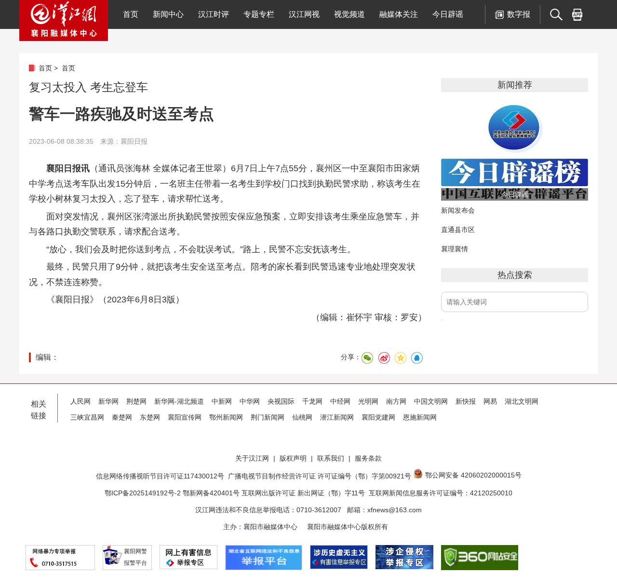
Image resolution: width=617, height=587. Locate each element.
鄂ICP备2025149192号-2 (144, 493)
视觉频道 (349, 14)
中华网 (250, 401)
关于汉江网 (252, 458)
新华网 (108, 401)
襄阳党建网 (378, 417)
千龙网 (312, 401)
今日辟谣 (447, 14)
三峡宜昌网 (87, 417)
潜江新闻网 (337, 417)
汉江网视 (304, 14)
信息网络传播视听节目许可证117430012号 (160, 476)
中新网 (222, 401)
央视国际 (281, 401)
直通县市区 (458, 229)
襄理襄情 (454, 249)
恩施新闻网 (420, 417)
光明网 (368, 401)
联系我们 (330, 458)
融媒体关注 (398, 14)
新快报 (466, 401)
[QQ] (416, 358)
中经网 (340, 401)
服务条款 (368, 458)
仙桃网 (302, 417)
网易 (490, 401)
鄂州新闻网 (226, 417)
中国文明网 (431, 401)
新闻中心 (168, 14)
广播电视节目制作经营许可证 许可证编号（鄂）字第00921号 (319, 476)
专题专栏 (258, 14)
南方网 (396, 401)
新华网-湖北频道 (179, 401)
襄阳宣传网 (184, 417)
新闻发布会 (458, 210)
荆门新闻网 (267, 417)
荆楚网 (136, 401)
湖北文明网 (521, 401)
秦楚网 (122, 417)
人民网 (80, 401)
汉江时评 (213, 14)
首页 (130, 14)
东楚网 (150, 417)
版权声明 (293, 458)
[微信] (367, 358)
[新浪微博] (383, 358)
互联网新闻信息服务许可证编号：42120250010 (440, 493)
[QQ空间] (400, 358)
